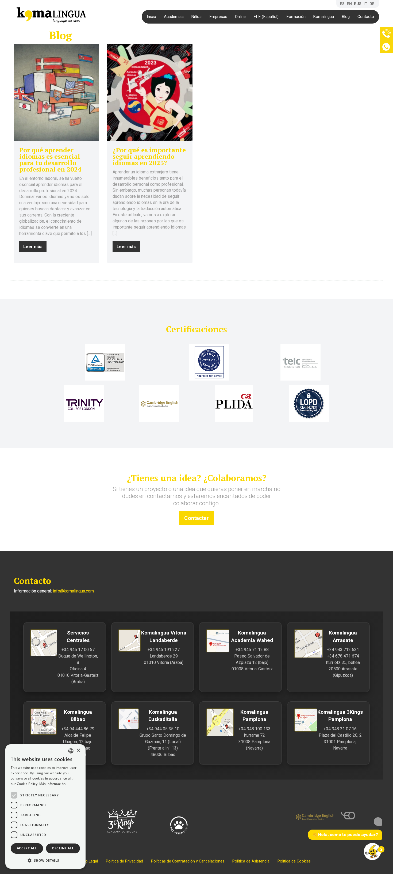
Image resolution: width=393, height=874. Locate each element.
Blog (346, 16)
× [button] (78, 750)
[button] (45, 860)
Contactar (196, 518)
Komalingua (323, 16)
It (365, 4)
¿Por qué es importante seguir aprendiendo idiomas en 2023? (149, 156)
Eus (357, 4)
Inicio (151, 16)
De (372, 4)
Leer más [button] (33, 246)
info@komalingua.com (73, 591)
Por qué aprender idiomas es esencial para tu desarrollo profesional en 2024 (50, 159)
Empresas (218, 16)
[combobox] (71, 751)
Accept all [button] (27, 848)
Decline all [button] (63, 848)
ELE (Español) (266, 16)
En (349, 4)
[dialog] (45, 806)
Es (342, 4)
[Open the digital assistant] (372, 851)
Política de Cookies (294, 861)
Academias (174, 16)
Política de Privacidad (124, 861)
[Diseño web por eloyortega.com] (360, 816)
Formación (296, 16)
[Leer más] (56, 92)
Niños (196, 16)
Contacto (365, 16)
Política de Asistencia (250, 861)
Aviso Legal (88, 861)
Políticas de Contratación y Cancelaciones (187, 861)
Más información (52, 783)
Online (240, 16)
